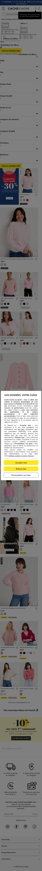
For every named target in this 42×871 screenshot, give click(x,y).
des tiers (21, 429)
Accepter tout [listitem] (21, 462)
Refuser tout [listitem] (21, 469)
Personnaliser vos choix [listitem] (21, 475)
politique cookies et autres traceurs (21, 456)
